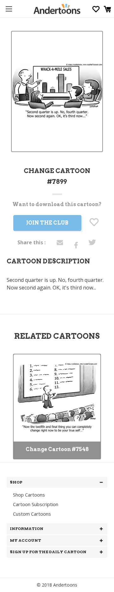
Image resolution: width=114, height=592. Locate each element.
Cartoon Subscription (35, 504)
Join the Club (47, 223)
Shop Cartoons (29, 494)
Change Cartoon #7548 (57, 449)
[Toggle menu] (8, 8)
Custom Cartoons (32, 514)
